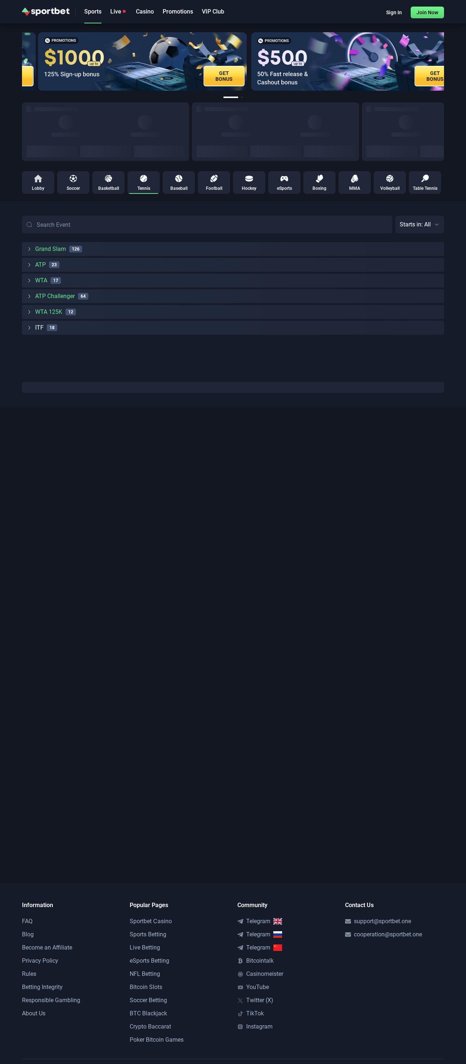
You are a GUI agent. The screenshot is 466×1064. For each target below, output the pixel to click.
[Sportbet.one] (46, 12)
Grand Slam (50, 248)
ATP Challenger (55, 296)
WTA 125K (48, 311)
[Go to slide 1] (230, 97)
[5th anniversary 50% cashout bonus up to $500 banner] (339, 61)
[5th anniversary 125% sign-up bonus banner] (127, 61)
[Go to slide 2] (242, 97)
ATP (40, 264)
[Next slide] (444, 61)
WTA (41, 280)
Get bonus (209, 76)
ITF (39, 327)
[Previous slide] (22, 61)
